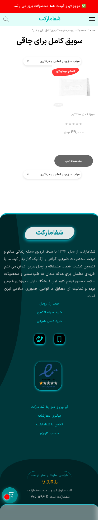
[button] (10, 495)
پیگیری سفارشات (49, 415)
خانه (92, 30)
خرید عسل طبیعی (50, 321)
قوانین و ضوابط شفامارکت (49, 407)
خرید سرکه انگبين (49, 312)
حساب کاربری (49, 433)
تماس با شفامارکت (49, 424)
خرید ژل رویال (49, 303)
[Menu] (87, 19)
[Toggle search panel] (9, 19)
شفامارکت (49, 19)
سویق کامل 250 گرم (83, 114)
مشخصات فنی (73, 161)
